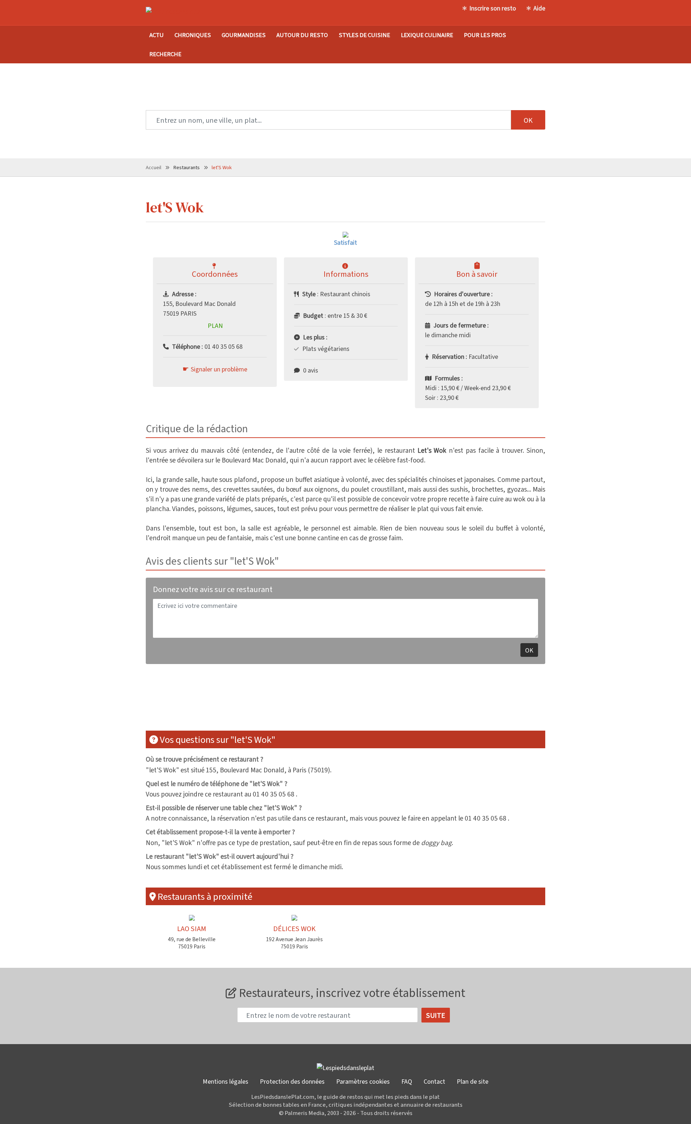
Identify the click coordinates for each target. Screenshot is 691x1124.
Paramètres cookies (363, 1081)
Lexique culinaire (427, 35)
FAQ (406, 1081)
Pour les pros (485, 35)
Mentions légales (225, 1081)
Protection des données (292, 1081)
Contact (434, 1081)
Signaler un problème (219, 369)
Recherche (165, 54)
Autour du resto (302, 35)
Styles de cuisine (364, 35)
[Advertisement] (345, 702)
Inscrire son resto (492, 8)
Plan (215, 325)
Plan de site (472, 1081)
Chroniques (193, 35)
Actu (156, 35)
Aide (539, 8)
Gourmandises (244, 35)
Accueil (153, 167)
